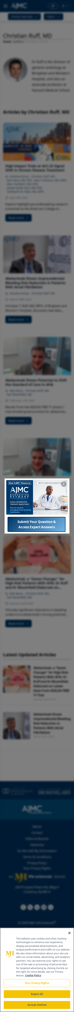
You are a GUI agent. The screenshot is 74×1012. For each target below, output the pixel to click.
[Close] (69, 933)
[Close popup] (63, 484)
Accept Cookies (37, 1005)
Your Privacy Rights (37, 983)
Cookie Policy (33, 975)
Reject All (37, 994)
